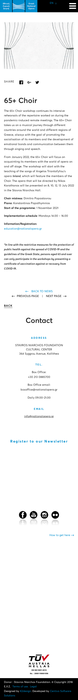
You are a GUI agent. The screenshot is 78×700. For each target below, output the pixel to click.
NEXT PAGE (53, 296)
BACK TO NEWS (42, 291)
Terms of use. (20, 686)
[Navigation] (72, 4)
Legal (33, 686)
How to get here (60, 535)
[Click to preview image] (39, 45)
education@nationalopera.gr (23, 228)
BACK (8, 305)
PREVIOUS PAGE (28, 296)
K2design (25, 691)
